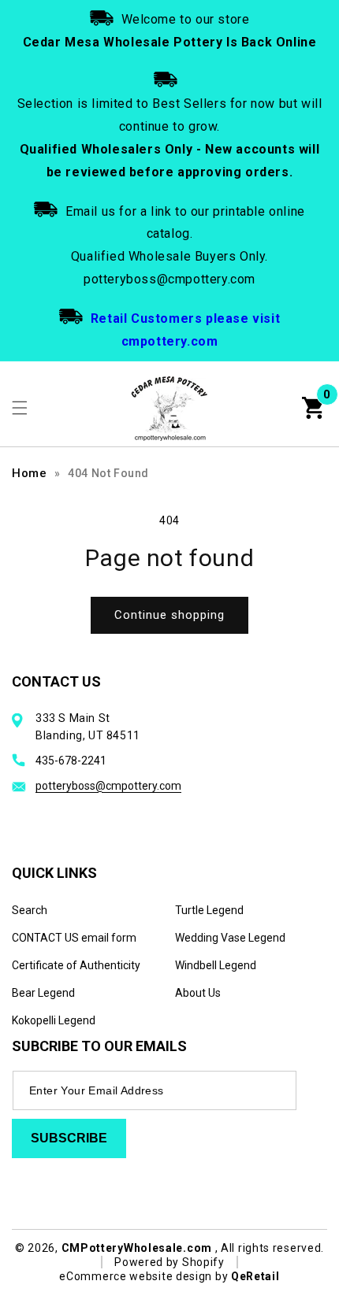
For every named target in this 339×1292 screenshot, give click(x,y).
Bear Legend (43, 993)
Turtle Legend (209, 910)
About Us (198, 993)
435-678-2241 (70, 760)
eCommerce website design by (145, 1276)
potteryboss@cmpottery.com (108, 785)
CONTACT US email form (74, 937)
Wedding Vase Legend (230, 937)
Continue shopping (169, 615)
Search (29, 910)
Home (29, 473)
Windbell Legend (215, 965)
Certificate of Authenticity (76, 965)
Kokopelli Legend (53, 1020)
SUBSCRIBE (69, 1138)
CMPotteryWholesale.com (136, 1248)
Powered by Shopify (169, 1262)
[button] (19, 408)
